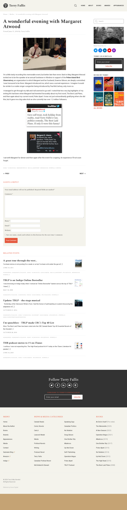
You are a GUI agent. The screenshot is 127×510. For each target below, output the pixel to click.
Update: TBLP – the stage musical (21, 300)
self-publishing (69, 452)
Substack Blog (8, 452)
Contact (5, 448)
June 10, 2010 (8, 352)
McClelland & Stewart (41, 465)
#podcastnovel (67, 272)
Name (7, 221)
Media (12, 14)
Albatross (67, 443)
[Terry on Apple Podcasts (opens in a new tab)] (114, 50)
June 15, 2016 (13, 31)
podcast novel (39, 452)
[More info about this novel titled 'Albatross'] (109, 99)
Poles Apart (68, 461)
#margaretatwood (22, 168)
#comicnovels (12, 168)
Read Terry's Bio (99, 46)
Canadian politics (70, 426)
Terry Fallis (25, 31)
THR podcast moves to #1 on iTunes (22, 343)
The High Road (103, 461)
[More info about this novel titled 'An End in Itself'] (98, 84)
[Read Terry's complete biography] (109, 35)
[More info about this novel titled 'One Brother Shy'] (119, 99)
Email (7, 225)
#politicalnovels (46, 294)
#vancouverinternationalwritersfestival (14, 317)
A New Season (103, 430)
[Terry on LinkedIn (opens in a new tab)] (105, 50)
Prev (7, 173)
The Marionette (104, 426)
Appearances (119, 5)
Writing (36, 448)
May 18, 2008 (8, 290)
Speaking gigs (69, 422)
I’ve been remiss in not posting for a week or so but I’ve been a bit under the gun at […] (33, 264)
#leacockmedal (45, 272)
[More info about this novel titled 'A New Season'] (119, 84)
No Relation (68, 430)
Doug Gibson (68, 435)
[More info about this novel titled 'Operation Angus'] (98, 99)
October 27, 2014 (10, 310)
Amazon (6, 456)
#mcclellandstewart (33, 168)
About (90, 5)
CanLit (36, 430)
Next (82, 173)
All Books (98, 108)
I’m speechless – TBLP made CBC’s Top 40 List (28, 323)
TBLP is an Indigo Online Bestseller (23, 280)
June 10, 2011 (8, 268)
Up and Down (69, 448)
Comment (9, 194)
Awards (107, 5)
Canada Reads (39, 422)
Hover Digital (14, 487)
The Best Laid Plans (105, 465)
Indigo (5, 461)
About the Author (9, 426)
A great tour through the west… (20, 260)
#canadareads (7, 272)
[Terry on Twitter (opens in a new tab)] (96, 50)
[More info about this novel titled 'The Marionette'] (109, 84)
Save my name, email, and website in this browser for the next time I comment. (34, 235)
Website (8, 230)
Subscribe (108, 66)
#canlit (5, 168)
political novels (39, 443)
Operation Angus (70, 456)
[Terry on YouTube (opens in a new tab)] (109, 50)
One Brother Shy (70, 439)
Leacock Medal (39, 435)
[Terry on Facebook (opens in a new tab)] (100, 50)
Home (83, 5)
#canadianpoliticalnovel (19, 272)
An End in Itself (105, 422)
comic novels (39, 426)
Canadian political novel (42, 461)
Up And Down (103, 456)
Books (98, 5)
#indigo (29, 294)
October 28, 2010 (10, 332)
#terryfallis (52, 168)
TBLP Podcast (69, 465)
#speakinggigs (44, 168)
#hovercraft (35, 315)
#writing (58, 168)
